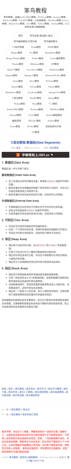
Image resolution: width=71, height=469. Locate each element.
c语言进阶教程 (41, 391)
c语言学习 (41, 388)
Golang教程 (35, 86)
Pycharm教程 (37, 109)
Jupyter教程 (17, 86)
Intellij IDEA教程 (15, 109)
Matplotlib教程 (56, 69)
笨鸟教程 (35, 10)
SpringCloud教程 (57, 92)
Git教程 (35, 131)
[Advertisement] (35, 348)
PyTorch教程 (52, 80)
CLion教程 (33, 114)
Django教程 (16, 52)
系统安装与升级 (53, 126)
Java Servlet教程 (34, 69)
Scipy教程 (18, 80)
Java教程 (33, 52)
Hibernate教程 (37, 63)
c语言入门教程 (25, 391)
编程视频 (16, 120)
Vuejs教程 (37, 103)
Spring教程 (53, 97)
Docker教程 (32, 126)
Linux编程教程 (57, 58)
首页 (20, 35)
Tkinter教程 (54, 86)
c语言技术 (30, 388)
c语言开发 (12, 391)
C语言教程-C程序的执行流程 (24, 414)
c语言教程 (19, 388)
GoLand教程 (15, 114)
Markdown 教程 (13, 92)
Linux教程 (15, 126)
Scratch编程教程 (54, 114)
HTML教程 (53, 46)
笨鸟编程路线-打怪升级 (25, 41)
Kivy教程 (34, 80)
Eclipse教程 (53, 120)
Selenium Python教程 (55, 75)
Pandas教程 (17, 63)
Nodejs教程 (19, 103)
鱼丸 (18, 147)
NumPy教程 (35, 97)
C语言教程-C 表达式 (20, 409)
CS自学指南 (18, 46)
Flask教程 (36, 46)
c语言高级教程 (56, 391)
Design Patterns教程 (15, 58)
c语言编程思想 (32, 395)
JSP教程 (55, 63)
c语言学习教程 (54, 388)
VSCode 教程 (34, 120)
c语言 (10, 388)
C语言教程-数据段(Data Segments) (35, 142)
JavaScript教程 (35, 92)
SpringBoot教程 (52, 52)
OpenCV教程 (13, 69)
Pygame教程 (11, 75)
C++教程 (53, 103)
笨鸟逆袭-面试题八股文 (41, 35)
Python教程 (37, 58)
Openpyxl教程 (31, 75)
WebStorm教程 (57, 109)
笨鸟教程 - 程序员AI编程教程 (23, 457)
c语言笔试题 (18, 395)
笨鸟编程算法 (50, 41)
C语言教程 (17, 97)
